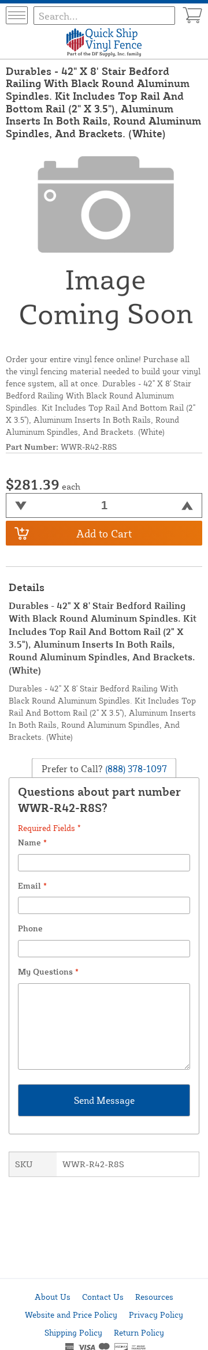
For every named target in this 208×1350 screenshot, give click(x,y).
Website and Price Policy (71, 1314)
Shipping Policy (73, 1332)
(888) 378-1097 (135, 768)
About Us (52, 1297)
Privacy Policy (156, 1314)
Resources (154, 1297)
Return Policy (139, 1332)
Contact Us (103, 1297)
